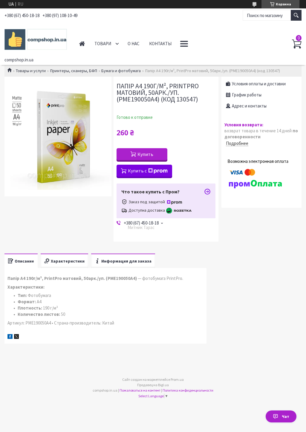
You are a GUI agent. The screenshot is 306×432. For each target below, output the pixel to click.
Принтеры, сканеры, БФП (73, 70)
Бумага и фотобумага (121, 70)
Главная (82, 43)
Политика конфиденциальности (188, 390)
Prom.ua (177, 379)
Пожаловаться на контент (140, 390)
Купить (145, 154)
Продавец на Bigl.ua (153, 385)
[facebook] (10, 337)
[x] (16, 337)
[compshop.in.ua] (35, 38)
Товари (102, 43)
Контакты (160, 43)
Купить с (137, 171)
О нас (134, 43)
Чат (285, 416)
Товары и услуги (31, 70)
